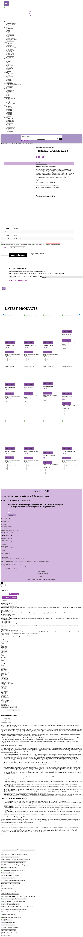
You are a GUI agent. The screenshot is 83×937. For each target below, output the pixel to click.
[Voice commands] (1, 852)
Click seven (4, 904)
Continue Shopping (10, 597)
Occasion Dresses (12, 39)
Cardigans (10, 49)
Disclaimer (3, 544)
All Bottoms (10, 60)
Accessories (7, 97)
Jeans (8, 61)
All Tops (9, 43)
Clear (9, 914)
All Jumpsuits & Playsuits (14, 84)
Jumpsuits (10, 86)
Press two (10, 904)
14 (20, 238)
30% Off (9, 109)
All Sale (9, 106)
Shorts (9, 71)
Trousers (9, 62)
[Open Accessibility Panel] (1, 834)
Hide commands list (20, 862)
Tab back (3, 893)
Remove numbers (22, 909)
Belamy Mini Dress (67, 396)
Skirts (9, 64)
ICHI (8, 124)
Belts (8, 99)
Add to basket (18, 255)
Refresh (7, 925)
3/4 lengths (10, 68)
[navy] (39, 244)
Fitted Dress (10, 34)
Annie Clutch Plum (10, 387)
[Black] (53, 244)
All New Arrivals (11, 23)
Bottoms (6, 58)
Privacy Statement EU (7, 548)
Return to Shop (14, 594)
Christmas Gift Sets (12, 103)
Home (2, 143)
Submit (6, 919)
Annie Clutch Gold (48, 386)
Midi (8, 30)
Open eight (16, 904)
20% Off (9, 108)
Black (15, 235)
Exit (2, 935)
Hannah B (10, 131)
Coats (9, 75)
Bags (8, 101)
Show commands (14, 857)
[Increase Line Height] (1, 659)
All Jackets (10, 73)
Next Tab (10, 888)
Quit (5, 935)
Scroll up (3, 872)
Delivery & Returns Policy (7, 542)
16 (22, 238)
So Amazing (10, 128)
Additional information (41, 164)
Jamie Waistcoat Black (49, 455)
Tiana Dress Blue (9, 345)
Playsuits (9, 87)
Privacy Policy (4, 540)
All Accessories (11, 98)
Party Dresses (11, 38)
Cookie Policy (4, 546)
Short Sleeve (10, 56)
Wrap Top (10, 57)
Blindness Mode (4, 628)
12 (18, 238)
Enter (2, 919)
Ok (10, 919)
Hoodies (9, 80)
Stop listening (12, 930)
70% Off (9, 114)
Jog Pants (10, 65)
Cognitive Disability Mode (7, 614)
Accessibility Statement (13, 710)
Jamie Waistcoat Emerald (31, 451)
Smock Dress (10, 35)
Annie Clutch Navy (29, 387)
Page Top (12, 878)
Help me (7, 857)
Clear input (3, 914)
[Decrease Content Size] (1, 645)
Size (5, 247)
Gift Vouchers (11, 26)
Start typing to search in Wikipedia (24, 636)
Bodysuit (9, 51)
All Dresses (10, 28)
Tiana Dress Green (48, 345)
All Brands (10, 118)
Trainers (9, 91)
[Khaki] (8, 244)
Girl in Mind (10, 121)
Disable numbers (13, 909)
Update (12, 925)
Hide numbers (4, 909)
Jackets (6, 72)
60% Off (9, 113)
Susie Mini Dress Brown (68, 451)
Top (8, 878)
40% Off (9, 110)
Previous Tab (15, 893)
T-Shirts (9, 45)
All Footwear (10, 90)
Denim (9, 77)
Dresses (6, 27)
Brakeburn (10, 123)
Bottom (10, 883)
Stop (2, 930)
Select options (9, 342)
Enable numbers (22, 899)
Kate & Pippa (11, 127)
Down (9, 867)
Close (9, 935)
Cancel (6, 930)
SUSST (9, 125)
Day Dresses (10, 41)
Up (7, 872)
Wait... (18, 849)
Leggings (9, 67)
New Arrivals (7, 21)
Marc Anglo (10, 129)
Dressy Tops (10, 53)
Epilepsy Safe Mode (5, 603)
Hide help (3, 862)
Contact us (3, 551)
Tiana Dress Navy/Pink (30, 345)
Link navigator (4, 704)
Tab (2, 888)
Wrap (9, 36)
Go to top (3, 878)
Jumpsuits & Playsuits (10, 83)
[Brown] (24, 244)
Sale (5, 105)
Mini (8, 31)
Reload (3, 925)
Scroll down (4, 867)
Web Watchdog (51, 579)
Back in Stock (11, 24)
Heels (8, 94)
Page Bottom (16, 883)
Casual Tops (10, 46)
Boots (8, 95)
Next (5, 888)
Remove (13, 914)
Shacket (9, 82)
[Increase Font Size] (1, 654)
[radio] (11, 248)
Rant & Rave (11, 120)
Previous (9, 893)
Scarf (8, 102)
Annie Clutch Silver (67, 334)
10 (16, 238)
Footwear (6, 88)
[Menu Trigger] (6, 3)
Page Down (14, 867)
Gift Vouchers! (24, 140)
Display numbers (13, 899)
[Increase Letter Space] (1, 664)
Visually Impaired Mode (6, 609)
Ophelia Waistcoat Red (11, 451)
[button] (43, 277)
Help (2, 857)
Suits (8, 69)
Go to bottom (4, 883)
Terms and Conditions (6, 538)
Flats (8, 92)
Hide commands (11, 862)
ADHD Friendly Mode (6, 621)
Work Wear (10, 54)
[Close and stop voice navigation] (2, 852)
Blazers (9, 79)
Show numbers (4, 899)
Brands (6, 117)
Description (38, 162)
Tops (5, 42)
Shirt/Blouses (10, 50)
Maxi (8, 32)
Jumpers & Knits (12, 47)
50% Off (9, 112)
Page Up (11, 872)
